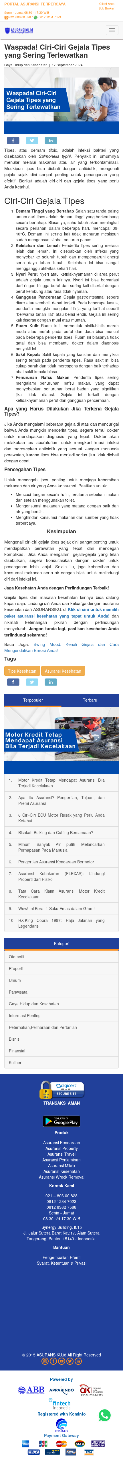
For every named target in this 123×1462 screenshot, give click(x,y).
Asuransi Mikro (61, 1165)
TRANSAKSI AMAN (61, 1103)
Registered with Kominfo (61, 1414)
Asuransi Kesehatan (63, 671)
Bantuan (61, 1247)
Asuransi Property (61, 1148)
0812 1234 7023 (50, 17)
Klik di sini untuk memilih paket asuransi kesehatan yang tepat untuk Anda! (61, 612)
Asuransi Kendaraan (61, 1142)
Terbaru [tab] (90, 700)
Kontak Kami (61, 1185)
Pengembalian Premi (61, 1257)
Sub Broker (106, 8)
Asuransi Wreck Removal (61, 1177)
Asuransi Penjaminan (61, 1160)
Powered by (61, 1379)
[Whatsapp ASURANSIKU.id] (104, 1415)
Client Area (106, 3)
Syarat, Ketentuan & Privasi (61, 1263)
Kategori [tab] (61, 943)
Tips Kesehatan (22, 671)
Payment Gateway (61, 1435)
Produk (62, 1132)
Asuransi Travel (61, 1154)
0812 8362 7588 (61, 1207)
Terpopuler (33, 700)
